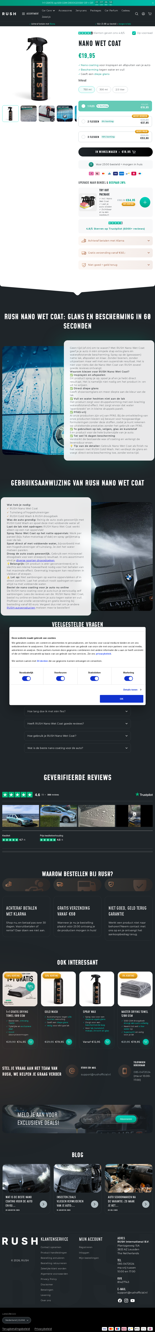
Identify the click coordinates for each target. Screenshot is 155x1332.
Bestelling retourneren (54, 1263)
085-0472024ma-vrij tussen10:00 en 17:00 (126, 1267)
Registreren (85, 1247)
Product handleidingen (54, 1252)
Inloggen (84, 1252)
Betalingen (47, 1289)
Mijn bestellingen (89, 1258)
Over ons (46, 1300)
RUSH (25, 1260)
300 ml (104, 89)
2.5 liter (120, 89)
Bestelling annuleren (52, 1258)
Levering (46, 1295)
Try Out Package (104, 192)
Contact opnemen (51, 1247)
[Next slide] (73, 68)
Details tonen (130, 689)
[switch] (60, 678)
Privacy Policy (49, 1279)
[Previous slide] (5, 68)
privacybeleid (103, 653)
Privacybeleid (43, 1328)
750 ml (88, 89)
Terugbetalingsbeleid (16, 1328)
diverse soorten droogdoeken (35, 560)
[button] (136, 13)
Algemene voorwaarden (54, 1273)
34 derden (42, 661)
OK (121, 698)
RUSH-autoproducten (21, 607)
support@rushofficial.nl (96, 1074)
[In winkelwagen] (145, 202)
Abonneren (126, 1119)
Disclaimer (47, 1284)
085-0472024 (142, 1072)
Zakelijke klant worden (53, 1268)
